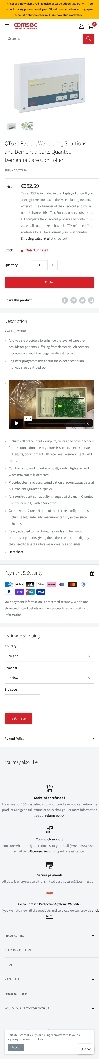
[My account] (81, 26)
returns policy (55, 815)
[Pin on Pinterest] (73, 300)
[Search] (88, 39)
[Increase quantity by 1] (52, 265)
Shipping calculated (35, 238)
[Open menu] (7, 26)
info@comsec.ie (35, 851)
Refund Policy (14, 738)
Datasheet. (16, 552)
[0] (90, 26)
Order (49, 282)
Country (10, 646)
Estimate (19, 718)
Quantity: (11, 265)
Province (11, 667)
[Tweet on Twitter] (82, 300)
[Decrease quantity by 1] (26, 265)
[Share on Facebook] (65, 300)
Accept (16, 1047)
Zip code (11, 689)
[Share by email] (91, 300)
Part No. (11, 331)
